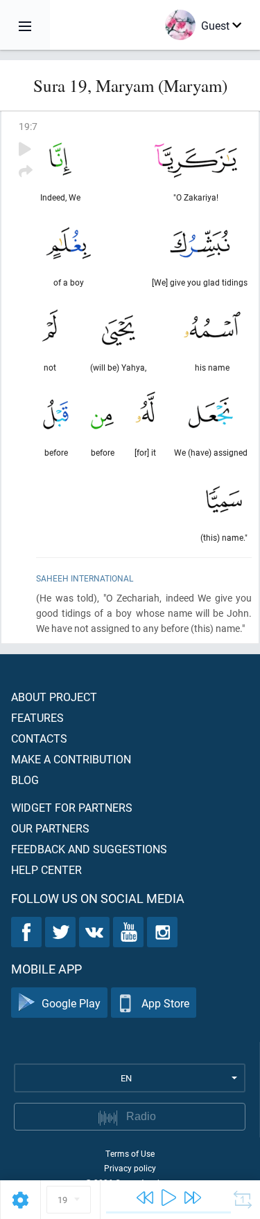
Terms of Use (130, 1153)
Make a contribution (71, 759)
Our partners (50, 828)
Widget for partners (71, 807)
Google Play (71, 1003)
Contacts (39, 738)
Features (37, 717)
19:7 (28, 126)
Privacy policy (130, 1167)
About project (54, 696)
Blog (25, 779)
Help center (46, 869)
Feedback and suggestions (89, 848)
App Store (165, 1003)
